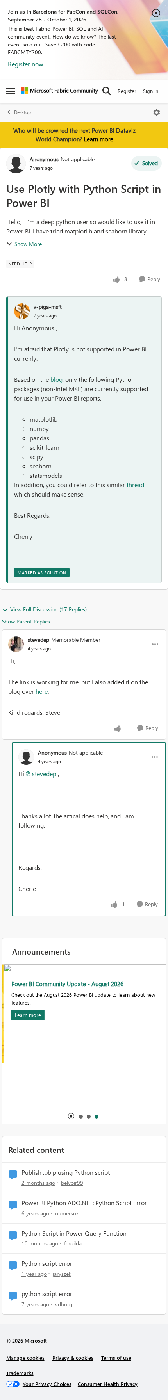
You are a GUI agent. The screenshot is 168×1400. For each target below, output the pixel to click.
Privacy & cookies (72, 1357)
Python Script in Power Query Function (74, 1233)
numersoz (67, 1213)
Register (127, 90)
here (42, 691)
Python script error (46, 1263)
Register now (25, 64)
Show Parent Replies (26, 621)
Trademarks (20, 1373)
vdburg (63, 1304)
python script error (46, 1294)
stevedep (38, 639)
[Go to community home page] (59, 90)
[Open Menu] (156, 112)
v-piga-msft (48, 306)
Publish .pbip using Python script (65, 1172)
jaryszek (62, 1273)
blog (56, 379)
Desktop (22, 112)
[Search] (106, 91)
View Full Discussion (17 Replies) (48, 609)
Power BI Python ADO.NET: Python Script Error (84, 1203)
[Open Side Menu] (10, 91)
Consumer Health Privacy (108, 1383)
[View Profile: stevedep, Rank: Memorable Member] (16, 644)
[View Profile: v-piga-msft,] (22, 311)
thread (135, 485)
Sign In (150, 90)
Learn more (98, 139)
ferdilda (73, 1243)
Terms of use (116, 1357)
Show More (28, 244)
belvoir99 (72, 1182)
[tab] (80, 1116)
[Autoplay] (71, 1116)
